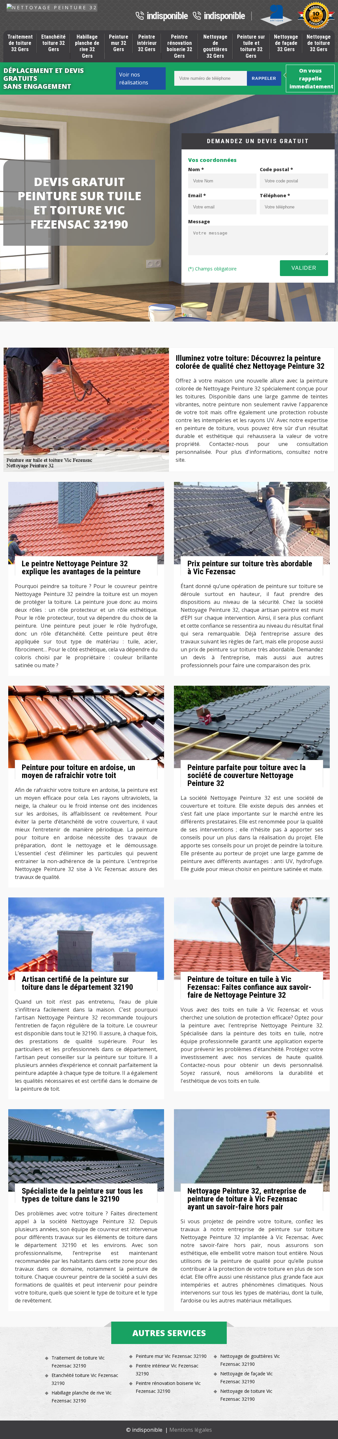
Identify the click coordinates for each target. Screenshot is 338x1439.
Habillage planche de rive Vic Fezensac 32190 (81, 1397)
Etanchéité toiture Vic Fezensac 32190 (84, 1379)
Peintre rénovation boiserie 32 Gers (179, 46)
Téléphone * (275, 195)
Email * (197, 195)
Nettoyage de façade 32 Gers (286, 43)
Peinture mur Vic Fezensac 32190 (171, 1356)
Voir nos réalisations (133, 78)
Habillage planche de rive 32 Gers (87, 46)
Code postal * (276, 169)
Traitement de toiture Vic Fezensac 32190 (78, 1362)
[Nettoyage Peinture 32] (52, 7)
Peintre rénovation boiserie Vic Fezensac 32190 (168, 1387)
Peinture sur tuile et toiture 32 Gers (251, 46)
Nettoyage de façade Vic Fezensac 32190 (246, 1377)
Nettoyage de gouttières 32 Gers (215, 46)
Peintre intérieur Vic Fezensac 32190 (167, 1369)
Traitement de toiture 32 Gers (20, 43)
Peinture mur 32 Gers (118, 43)
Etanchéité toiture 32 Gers (53, 43)
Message (199, 221)
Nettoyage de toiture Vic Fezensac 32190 (246, 1395)
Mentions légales (190, 1429)
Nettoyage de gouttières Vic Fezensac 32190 (250, 1360)
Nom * (196, 169)
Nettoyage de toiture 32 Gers (319, 43)
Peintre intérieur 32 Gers (147, 43)
